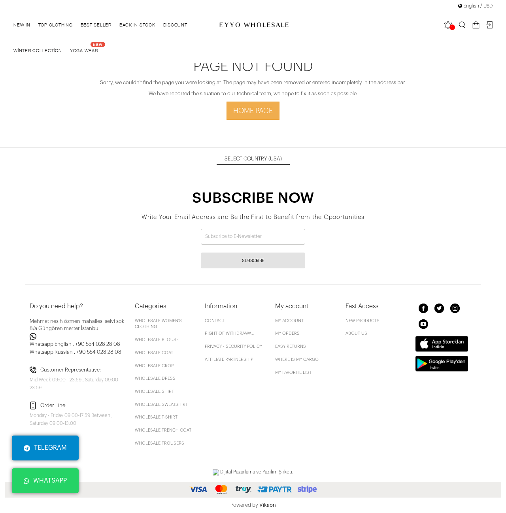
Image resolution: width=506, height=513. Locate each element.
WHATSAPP (50, 480)
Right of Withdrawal (229, 333)
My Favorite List (293, 372)
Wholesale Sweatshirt (161, 404)
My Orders (287, 333)
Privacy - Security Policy (233, 346)
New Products (363, 321)
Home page (253, 110)
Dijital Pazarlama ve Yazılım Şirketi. (256, 472)
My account (289, 321)
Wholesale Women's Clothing (158, 324)
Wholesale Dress (155, 378)
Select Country (253, 158)
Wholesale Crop (154, 366)
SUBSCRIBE (253, 260)
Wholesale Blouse (157, 340)
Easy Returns (290, 346)
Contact (215, 321)
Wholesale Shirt (154, 391)
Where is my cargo (297, 359)
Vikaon (267, 504)
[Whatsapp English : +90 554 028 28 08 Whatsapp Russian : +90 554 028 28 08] (77, 336)
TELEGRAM (50, 448)
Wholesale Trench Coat (163, 430)
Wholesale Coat (154, 353)
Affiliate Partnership (229, 359)
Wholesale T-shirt (156, 417)
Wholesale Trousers (159, 443)
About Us (356, 333)
